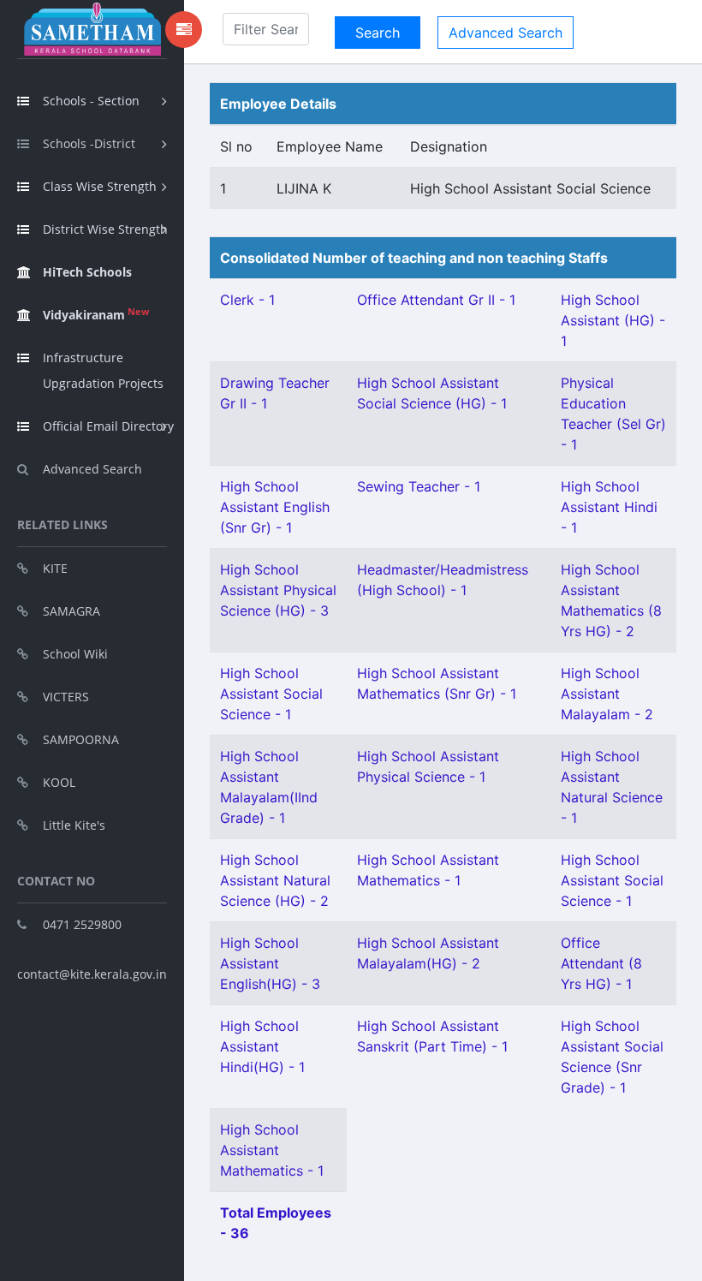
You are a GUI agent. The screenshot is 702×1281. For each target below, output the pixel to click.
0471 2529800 (82, 924)
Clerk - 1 (247, 299)
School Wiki (75, 654)
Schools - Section (91, 100)
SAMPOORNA (81, 739)
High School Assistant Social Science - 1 (271, 693)
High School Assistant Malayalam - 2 (607, 693)
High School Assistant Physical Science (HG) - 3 (278, 590)
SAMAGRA (71, 611)
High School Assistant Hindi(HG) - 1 (262, 1046)
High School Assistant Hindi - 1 (609, 507)
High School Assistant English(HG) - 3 (270, 963)
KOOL (59, 782)
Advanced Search (92, 469)
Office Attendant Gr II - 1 (436, 299)
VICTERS (66, 696)
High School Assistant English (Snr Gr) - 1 (275, 507)
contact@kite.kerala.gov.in (92, 974)
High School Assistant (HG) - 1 (613, 320)
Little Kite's (74, 825)
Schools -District (89, 143)
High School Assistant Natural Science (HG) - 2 (275, 880)
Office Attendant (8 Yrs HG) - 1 (601, 963)
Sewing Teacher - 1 (418, 486)
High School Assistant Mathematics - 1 (272, 1150)
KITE (55, 568)
